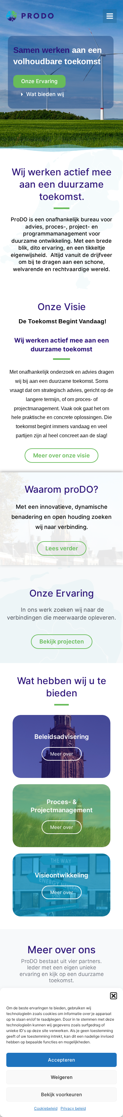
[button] (113, 996)
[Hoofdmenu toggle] (110, 16)
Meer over (61, 754)
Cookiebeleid (45, 1108)
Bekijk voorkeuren (61, 1094)
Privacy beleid (73, 1108)
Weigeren (62, 1077)
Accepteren (61, 1060)
